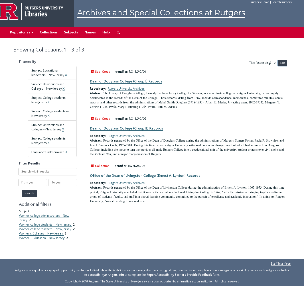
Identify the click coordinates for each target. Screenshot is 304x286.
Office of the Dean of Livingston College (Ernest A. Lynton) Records (145, 176)
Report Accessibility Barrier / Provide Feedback (179, 275)
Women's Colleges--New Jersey (41, 233)
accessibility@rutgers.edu (106, 275)
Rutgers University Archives (126, 89)
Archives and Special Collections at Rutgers (161, 12)
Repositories (20, 32)
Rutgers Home (260, 2)
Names (90, 32)
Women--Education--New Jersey (42, 238)
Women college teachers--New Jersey (45, 229)
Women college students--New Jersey (45, 224)
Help (106, 32)
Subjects (71, 32)
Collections (48, 32)
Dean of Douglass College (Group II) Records (126, 128)
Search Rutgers (282, 2)
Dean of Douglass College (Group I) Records (126, 81)
